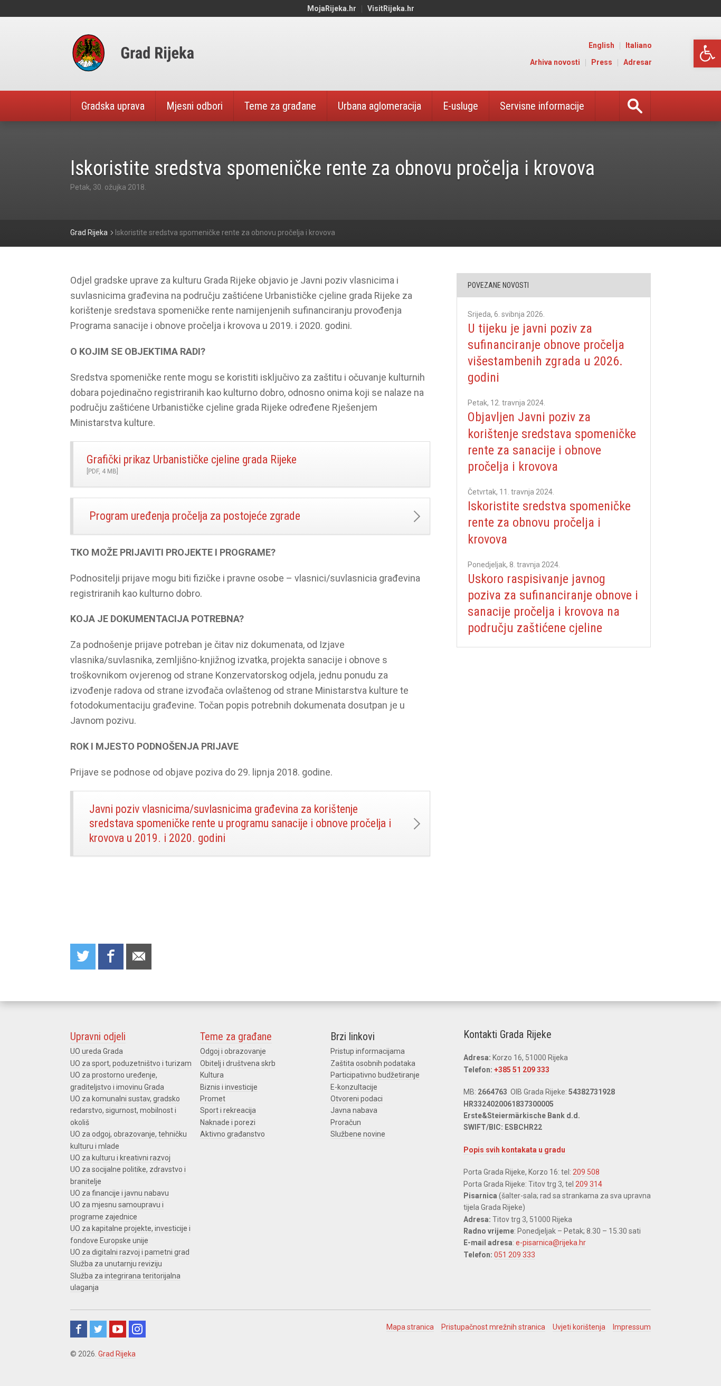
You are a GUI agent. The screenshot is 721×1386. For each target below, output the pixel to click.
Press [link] (601, 62)
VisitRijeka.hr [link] (390, 8)
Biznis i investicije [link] (229, 1087)
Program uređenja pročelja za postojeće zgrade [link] (194, 515)
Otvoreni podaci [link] (356, 1098)
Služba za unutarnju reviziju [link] (116, 1263)
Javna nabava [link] (353, 1110)
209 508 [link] (586, 1172)
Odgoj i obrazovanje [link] (233, 1051)
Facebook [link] (78, 1329)
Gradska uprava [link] (113, 106)
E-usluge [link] (460, 106)
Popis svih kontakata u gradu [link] (514, 1150)
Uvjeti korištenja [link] (579, 1327)
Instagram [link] (137, 1329)
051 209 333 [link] (514, 1255)
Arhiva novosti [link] (555, 62)
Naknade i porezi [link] (227, 1122)
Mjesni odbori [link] (194, 106)
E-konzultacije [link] (353, 1087)
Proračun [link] (345, 1122)
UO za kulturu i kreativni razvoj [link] (120, 1158)
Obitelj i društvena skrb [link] (238, 1063)
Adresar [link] (637, 62)
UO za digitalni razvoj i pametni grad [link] (129, 1252)
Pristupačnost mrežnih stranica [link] (493, 1327)
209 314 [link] (588, 1184)
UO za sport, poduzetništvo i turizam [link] (131, 1063)
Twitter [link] (98, 1329)
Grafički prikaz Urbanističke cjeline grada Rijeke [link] (192, 464)
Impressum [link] (632, 1327)
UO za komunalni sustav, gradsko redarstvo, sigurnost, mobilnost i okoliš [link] (125, 1110)
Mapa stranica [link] (410, 1327)
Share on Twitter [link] (83, 957)
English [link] (601, 45)
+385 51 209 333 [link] (521, 1069)
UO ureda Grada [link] (96, 1051)
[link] (707, 53)
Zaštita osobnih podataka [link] (372, 1063)
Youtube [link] (117, 1329)
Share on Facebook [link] (111, 957)
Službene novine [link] (357, 1134)
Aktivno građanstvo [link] (232, 1134)
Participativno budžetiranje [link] (375, 1075)
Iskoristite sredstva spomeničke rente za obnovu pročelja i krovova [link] (549, 522)
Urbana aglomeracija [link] (379, 106)
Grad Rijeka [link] (117, 1354)
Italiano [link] (638, 45)
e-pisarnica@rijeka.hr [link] (551, 1242)
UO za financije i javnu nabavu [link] (119, 1193)
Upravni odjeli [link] (98, 1036)
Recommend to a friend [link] (138, 957)
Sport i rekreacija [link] (228, 1110)
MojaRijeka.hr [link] (331, 8)
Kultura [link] (212, 1075)
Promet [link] (212, 1098)
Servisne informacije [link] (542, 106)
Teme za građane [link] (280, 106)
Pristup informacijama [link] (367, 1051)
